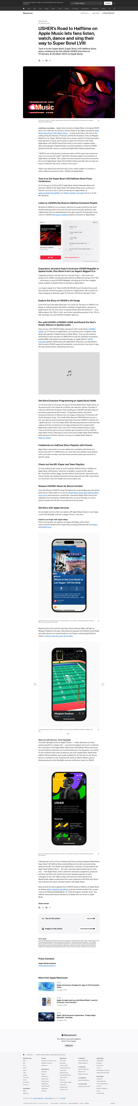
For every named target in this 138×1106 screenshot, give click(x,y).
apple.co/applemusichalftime (49, 193)
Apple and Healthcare (83, 1080)
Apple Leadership (101, 1081)
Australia (112, 1103)
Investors (99, 1086)
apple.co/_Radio (44, 438)
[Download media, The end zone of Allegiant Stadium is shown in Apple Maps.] (98, 729)
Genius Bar (63, 1063)
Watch (24, 1070)
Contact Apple (100, 1093)
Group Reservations (65, 1068)
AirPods (25, 1075)
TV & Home (26, 1077)
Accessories (26, 1082)
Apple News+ (44, 1083)
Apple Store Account (46, 1063)
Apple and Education (83, 1069)
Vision (24, 1072)
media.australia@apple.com (47, 965)
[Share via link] (50, 60)
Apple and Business (83, 1060)
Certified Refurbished (65, 1075)
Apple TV (43, 1074)
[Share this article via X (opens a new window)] (43, 60)
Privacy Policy (54, 1103)
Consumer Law (64, 1089)
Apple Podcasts (45, 1086)
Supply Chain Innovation (103, 1072)
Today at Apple (63, 1065)
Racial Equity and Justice (103, 1070)
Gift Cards (25, 1084)
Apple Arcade (44, 1079)
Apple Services (85, 13)
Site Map (86, 1103)
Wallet (24, 1091)
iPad (24, 1065)
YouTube (72, 193)
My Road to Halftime (60, 215)
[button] (86, 3)
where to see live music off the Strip (59, 636)
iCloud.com (44, 1065)
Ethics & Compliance (102, 1088)
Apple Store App (64, 1072)
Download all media (86, 928)
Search (109, 13)
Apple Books (44, 1088)
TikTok (66, 193)
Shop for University (83, 1074)
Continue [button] (108, 3)
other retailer (48, 1098)
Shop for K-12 (81, 1071)
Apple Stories (95, 13)
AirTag (24, 1080)
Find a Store (63, 1060)
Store (24, 1060)
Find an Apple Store (38, 1098)
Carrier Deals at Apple (65, 1082)
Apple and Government (84, 1086)
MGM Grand (46, 527)
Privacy (99, 1068)
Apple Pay (25, 1093)
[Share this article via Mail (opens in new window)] (46, 60)
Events (98, 1091)
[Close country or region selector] (114, 3)
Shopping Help (63, 1087)
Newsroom (28, 13)
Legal (81, 1103)
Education (99, 1063)
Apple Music (44, 1076)
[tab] (67, 733)
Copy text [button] (90, 918)
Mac (24, 1063)
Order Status (63, 1084)
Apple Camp (63, 1070)
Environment (100, 1065)
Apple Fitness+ (45, 1081)
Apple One (44, 1071)
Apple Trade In (63, 1077)
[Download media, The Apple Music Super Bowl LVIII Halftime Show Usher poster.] (98, 120)
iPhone (25, 1068)
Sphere (95, 525)
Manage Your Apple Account (48, 1060)
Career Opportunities (102, 1083)
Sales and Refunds (73, 1103)
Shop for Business (82, 1063)
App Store (44, 1091)
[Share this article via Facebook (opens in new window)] (39, 60)
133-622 (63, 1098)
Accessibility (100, 1060)
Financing (62, 1080)
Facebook (80, 193)
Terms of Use (63, 1103)
